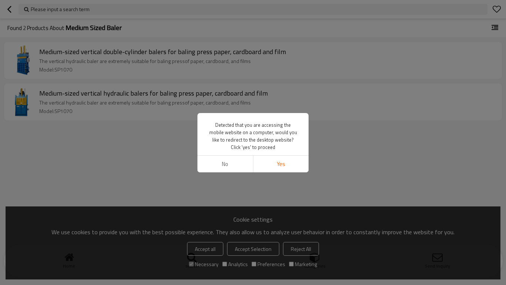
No (225, 164)
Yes (281, 164)
